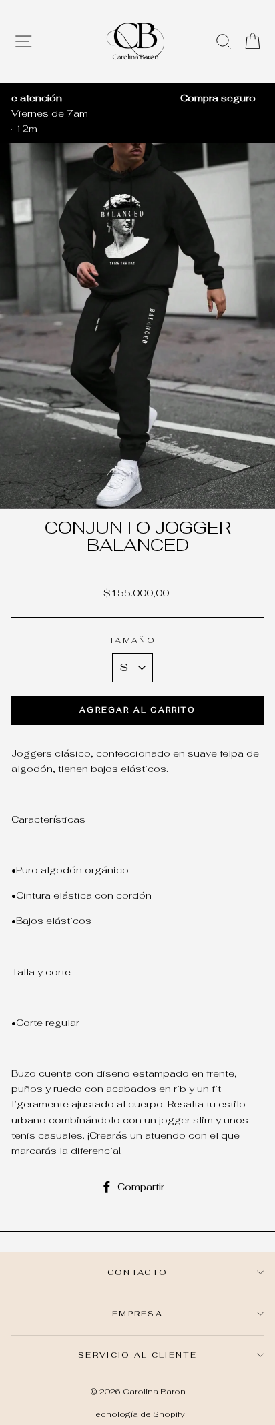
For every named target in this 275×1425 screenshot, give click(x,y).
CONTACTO (137, 1272)
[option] (137, 97)
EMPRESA (137, 1313)
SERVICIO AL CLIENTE (137, 1355)
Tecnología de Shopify (137, 1414)
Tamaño (132, 640)
